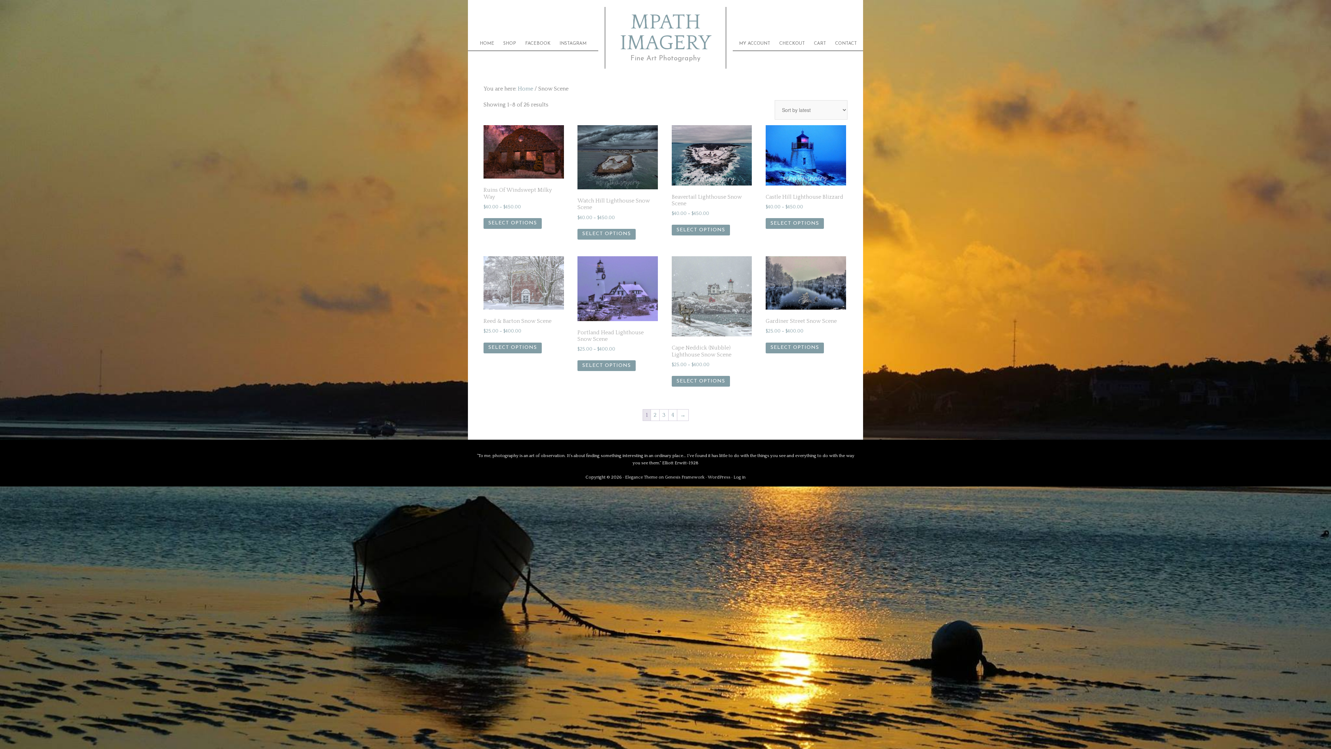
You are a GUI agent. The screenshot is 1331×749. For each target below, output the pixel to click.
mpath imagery (665, 33)
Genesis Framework (685, 477)
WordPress (719, 477)
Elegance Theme (641, 477)
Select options (512, 223)
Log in (739, 477)
